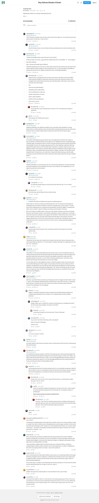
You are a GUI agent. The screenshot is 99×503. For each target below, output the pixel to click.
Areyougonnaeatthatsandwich (33, 418)
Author (30, 331)
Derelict (28, 197)
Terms (52, 492)
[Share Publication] (81, 2)
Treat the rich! (27, 9)
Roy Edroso (26, 10)
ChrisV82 (31, 44)
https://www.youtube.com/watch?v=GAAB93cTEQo (46, 394)
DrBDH (28, 161)
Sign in (94, 2)
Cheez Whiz (29, 434)
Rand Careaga (29, 276)
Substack (42, 500)
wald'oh (35, 386)
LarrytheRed (29, 469)
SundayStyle (29, 123)
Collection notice (59, 492)
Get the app (57, 496)
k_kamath (33, 182)
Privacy (48, 492)
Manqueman (32, 190)
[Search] (78, 2)
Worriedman (29, 53)
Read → (25, 16)
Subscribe (87, 2)
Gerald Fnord (29, 453)
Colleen (28, 236)
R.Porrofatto (29, 136)
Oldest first (72, 21)
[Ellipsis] (75, 33)
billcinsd (31, 410)
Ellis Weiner (34, 106)
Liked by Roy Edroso (32, 35)
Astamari (31, 290)
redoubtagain (29, 33)
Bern (30, 116)
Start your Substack (46, 496)
